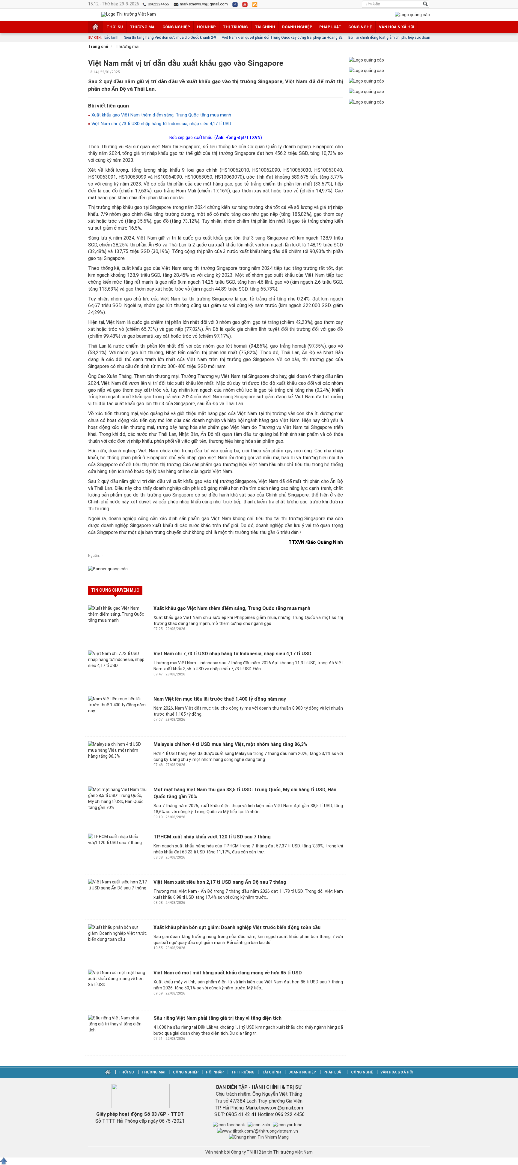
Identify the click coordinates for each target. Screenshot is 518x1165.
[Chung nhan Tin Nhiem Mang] (259, 1136)
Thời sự (114, 27)
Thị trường (235, 27)
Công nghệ (360, 27)
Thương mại (143, 27)
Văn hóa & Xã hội (396, 27)
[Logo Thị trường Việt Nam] (128, 14)
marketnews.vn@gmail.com (203, 4)
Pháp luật (330, 27)
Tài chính (265, 27)
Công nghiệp (176, 27)
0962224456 (158, 4)
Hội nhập (206, 27)
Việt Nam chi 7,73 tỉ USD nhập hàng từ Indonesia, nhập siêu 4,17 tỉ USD (160, 123)
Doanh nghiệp (297, 27)
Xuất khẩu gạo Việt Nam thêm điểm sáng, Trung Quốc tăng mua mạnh (160, 115)
